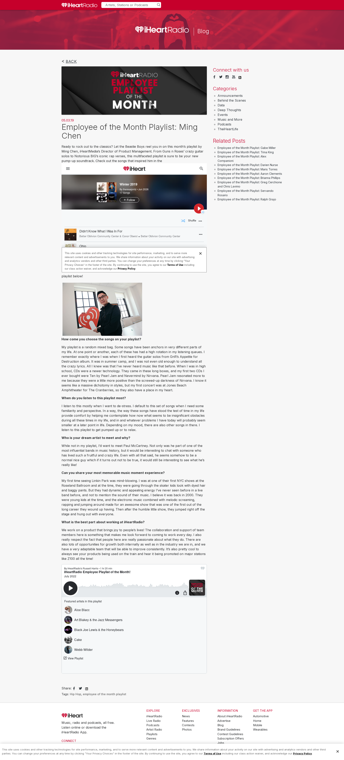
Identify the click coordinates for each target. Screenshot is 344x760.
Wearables (260, 729)
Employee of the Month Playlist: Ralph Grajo (247, 199)
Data (221, 105)
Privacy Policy (302, 753)
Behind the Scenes (232, 100)
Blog (220, 725)
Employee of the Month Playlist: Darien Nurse (248, 165)
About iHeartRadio (229, 716)
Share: (66, 688)
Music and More (230, 119)
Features (188, 721)
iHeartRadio (83, 716)
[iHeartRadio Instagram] (227, 77)
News (186, 716)
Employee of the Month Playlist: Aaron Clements (250, 173)
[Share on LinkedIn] (86, 688)
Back (71, 61)
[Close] (337, 751)
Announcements (230, 96)
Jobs (220, 743)
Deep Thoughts (229, 110)
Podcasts (224, 124)
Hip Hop (75, 694)
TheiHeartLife (228, 129)
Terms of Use (212, 753)
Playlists (151, 734)
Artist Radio (154, 729)
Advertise (224, 721)
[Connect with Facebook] (214, 77)
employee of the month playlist (104, 694)
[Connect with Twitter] (220, 77)
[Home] (79, 5)
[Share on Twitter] (80, 689)
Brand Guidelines (228, 729)
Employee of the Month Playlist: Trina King (246, 152)
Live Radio (153, 721)
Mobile (257, 725)
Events (223, 115)
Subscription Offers (230, 738)
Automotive (261, 716)
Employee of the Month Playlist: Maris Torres (248, 169)
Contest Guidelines (230, 734)
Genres (151, 738)
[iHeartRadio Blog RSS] (239, 77)
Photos (187, 729)
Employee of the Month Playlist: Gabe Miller (247, 147)
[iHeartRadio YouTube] (233, 77)
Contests (188, 725)
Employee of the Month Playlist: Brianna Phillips (249, 178)
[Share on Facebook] (74, 689)
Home (257, 721)
